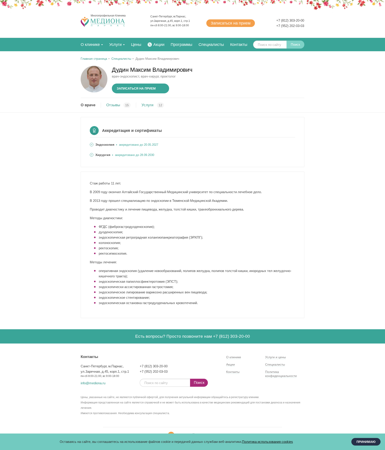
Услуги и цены (275, 357)
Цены (136, 44)
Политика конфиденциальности (281, 374)
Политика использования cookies (267, 442)
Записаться (230, 23)
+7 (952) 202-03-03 (290, 26)
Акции (158, 44)
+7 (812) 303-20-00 (290, 20)
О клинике (90, 44)
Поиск (295, 44)
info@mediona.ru (93, 383)
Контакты (238, 44)
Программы (181, 44)
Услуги (115, 44)
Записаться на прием (136, 88)
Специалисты (211, 44)
